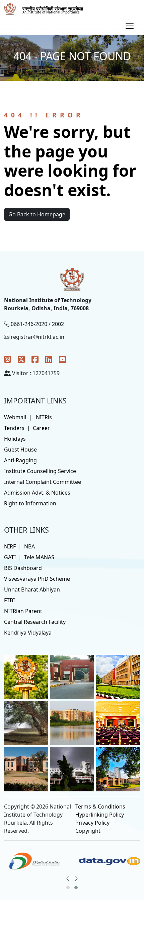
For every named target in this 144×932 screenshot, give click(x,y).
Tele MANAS (39, 557)
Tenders (14, 428)
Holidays (15, 438)
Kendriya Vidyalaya (28, 632)
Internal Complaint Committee (42, 482)
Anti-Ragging (20, 460)
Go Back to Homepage (36, 214)
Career (41, 428)
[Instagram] (7, 359)
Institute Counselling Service (40, 471)
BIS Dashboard (23, 568)
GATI (10, 557)
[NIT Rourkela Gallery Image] (26, 676)
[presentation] (67, 878)
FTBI (9, 600)
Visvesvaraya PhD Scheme (37, 578)
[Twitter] (21, 359)
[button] (68, 887)
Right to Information (30, 503)
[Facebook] (35, 359)
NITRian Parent (23, 611)
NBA (29, 546)
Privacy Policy (92, 822)
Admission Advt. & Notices (37, 492)
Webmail (15, 417)
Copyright (87, 830)
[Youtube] (62, 359)
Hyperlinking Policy (99, 814)
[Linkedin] (48, 359)
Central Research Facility (35, 621)
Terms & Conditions (100, 806)
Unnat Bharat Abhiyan (32, 589)
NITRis (44, 417)
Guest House (20, 449)
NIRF (10, 546)
